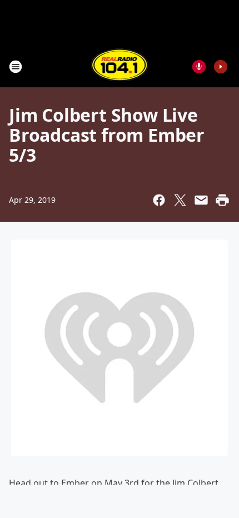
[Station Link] (120, 66)
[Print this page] (222, 200)
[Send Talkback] (199, 66)
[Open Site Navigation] (15, 66)
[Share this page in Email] (201, 200)
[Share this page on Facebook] (159, 200)
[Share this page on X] (180, 200)
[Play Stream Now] (220, 66)
